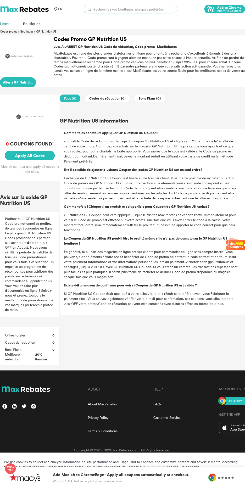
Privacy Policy (98, 417)
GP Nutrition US (46, 31)
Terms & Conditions (102, 431)
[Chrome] (224, 9)
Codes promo (8, 31)
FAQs (157, 404)
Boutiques (26, 31)
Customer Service (167, 417)
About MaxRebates (102, 404)
